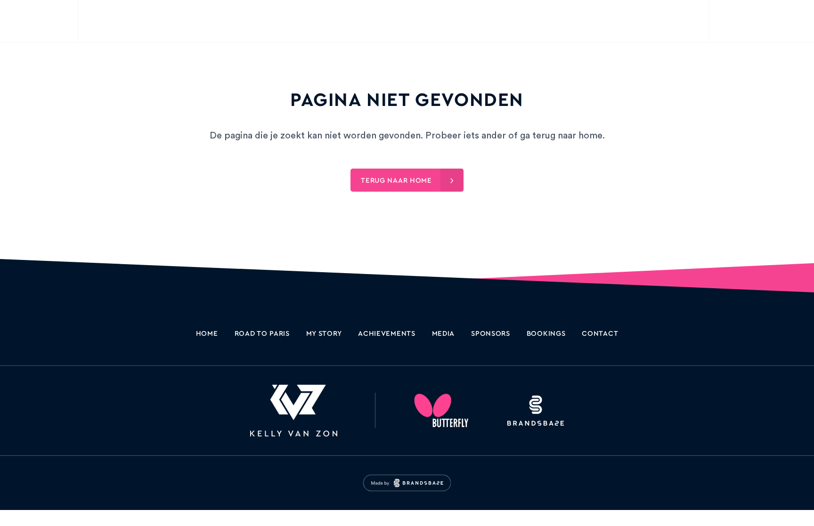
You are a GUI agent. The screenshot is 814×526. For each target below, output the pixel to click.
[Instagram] (738, 21)
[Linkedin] (784, 21)
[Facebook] (761, 21)
